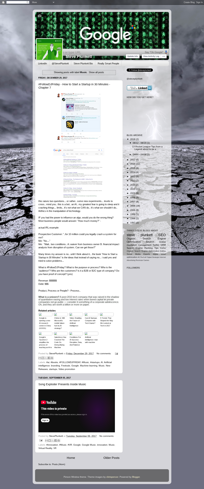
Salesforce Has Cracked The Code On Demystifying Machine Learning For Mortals (60, 342)
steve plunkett (140, 235)
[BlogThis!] (42, 358)
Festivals (65, 365)
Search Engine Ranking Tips (142, 248)
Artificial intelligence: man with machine (91, 339)
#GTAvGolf (142, 257)
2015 (133, 168)
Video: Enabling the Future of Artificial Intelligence (75, 322)
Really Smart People (108, 63)
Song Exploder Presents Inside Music (62, 384)
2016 (133, 164)
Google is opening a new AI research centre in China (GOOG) (45, 323)
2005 (133, 210)
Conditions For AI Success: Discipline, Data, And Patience (76, 341)
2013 (133, 176)
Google (75, 365)
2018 (133, 139)
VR (54, 448)
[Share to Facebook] (49, 358)
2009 (133, 193)
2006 (133, 206)
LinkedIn (42, 63)
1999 (133, 214)
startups (53, 369)
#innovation (52, 445)
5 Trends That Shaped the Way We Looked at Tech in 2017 (106, 322)
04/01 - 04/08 (140, 154)
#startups (95, 362)
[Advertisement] (137, 310)
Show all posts (96, 72)
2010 (133, 189)
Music (102, 365)
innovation (102, 445)
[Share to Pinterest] (52, 358)
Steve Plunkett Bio (83, 63)
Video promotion (66, 369)
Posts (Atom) (58, 464)
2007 (133, 202)
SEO (162, 235)
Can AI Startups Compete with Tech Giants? (91, 320)
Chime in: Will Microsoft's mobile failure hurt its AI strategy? (59, 323)
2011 (133, 185)
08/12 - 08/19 (140, 143)
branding (55, 365)
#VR (70, 445)
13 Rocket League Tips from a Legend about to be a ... (147, 147)
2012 (133, 180)
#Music (85, 362)
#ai (47, 362)
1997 (133, 223)
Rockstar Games (142, 260)
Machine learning (88, 365)
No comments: (104, 353)
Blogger (136, 477)
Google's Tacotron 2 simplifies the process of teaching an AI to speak (45, 342)
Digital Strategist (153, 257)
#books (54, 362)
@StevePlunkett (60, 63)
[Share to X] (45, 358)
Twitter (156, 245)
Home (71, 457)
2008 (133, 197)
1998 (133, 218)
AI (75, 204)
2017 (133, 160)
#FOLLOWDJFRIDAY (69, 362)
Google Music (89, 445)
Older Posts (111, 457)
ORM (163, 245)
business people (52, 221)
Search (150, 241)
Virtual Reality (45, 448)
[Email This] (39, 358)
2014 (133, 172)
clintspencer (112, 477)
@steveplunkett (134, 79)
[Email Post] (116, 353)
